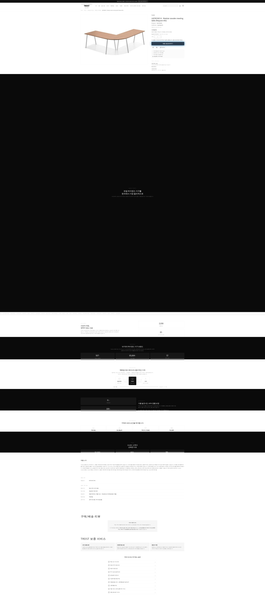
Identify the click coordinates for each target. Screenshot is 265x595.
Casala (153, 15)
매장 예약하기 (153, 66)
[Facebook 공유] (153, 47)
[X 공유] (156, 47)
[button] (96, 5)
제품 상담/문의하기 (168, 43)
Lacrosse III (160, 25)
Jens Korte (159, 23)
